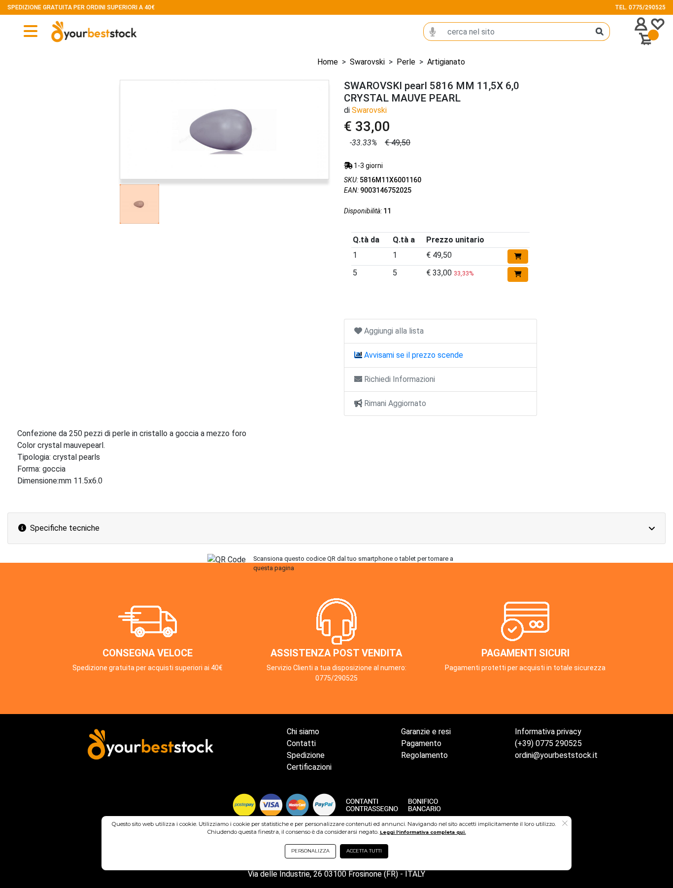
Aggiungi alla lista (393, 331)
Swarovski (367, 62)
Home (327, 62)
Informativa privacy (548, 731)
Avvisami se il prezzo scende (412, 355)
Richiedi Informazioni (398, 379)
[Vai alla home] (76, 31)
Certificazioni (309, 767)
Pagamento (421, 743)
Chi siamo (303, 731)
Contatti (301, 743)
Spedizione (306, 755)
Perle (406, 62)
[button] (565, 824)
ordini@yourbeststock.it (556, 755)
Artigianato (446, 62)
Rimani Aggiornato (394, 403)
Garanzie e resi (426, 731)
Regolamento (424, 755)
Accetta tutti (364, 851)
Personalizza (310, 851)
